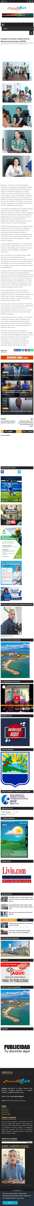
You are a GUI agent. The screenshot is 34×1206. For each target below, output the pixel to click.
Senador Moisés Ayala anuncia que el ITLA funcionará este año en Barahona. (17, 376)
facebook (30, 431)
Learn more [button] (20, 1198)
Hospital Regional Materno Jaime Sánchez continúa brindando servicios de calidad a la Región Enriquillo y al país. (21, 907)
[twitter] (32, 1)
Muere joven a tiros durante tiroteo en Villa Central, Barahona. (17, 411)
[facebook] (27, 1)
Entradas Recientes (9, 920)
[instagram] (30, 1)
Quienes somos (5, 1110)
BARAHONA (25, 44)
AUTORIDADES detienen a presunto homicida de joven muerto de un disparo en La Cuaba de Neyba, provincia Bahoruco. (21, 899)
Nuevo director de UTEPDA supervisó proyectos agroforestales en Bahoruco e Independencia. (19, 931)
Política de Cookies (6, 1114)
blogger (19, 431)
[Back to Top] (21, 1191)
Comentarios (25, 920)
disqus (24, 431)
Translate (12, 814)
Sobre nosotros (5, 1112)
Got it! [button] (10, 1202)
